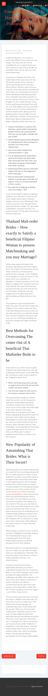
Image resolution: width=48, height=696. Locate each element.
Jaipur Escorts (24, 2)
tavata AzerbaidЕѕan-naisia (16, 494)
